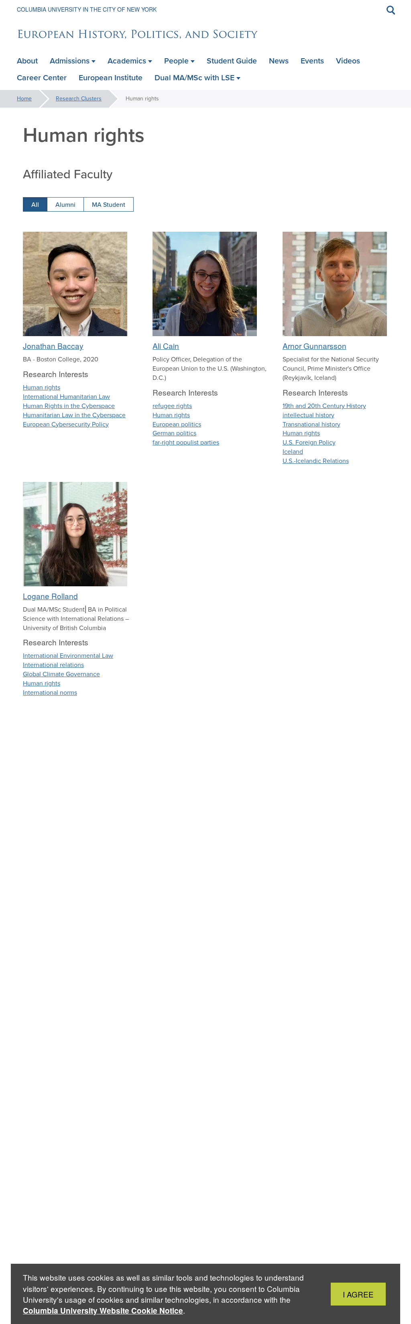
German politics (174, 433)
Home (24, 98)
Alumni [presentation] (65, 204)
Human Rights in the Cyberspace (69, 405)
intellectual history (308, 415)
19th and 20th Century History (324, 405)
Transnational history (311, 424)
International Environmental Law (68, 655)
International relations (53, 664)
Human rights (41, 387)
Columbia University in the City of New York (87, 9)
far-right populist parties (186, 442)
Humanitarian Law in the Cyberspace (74, 415)
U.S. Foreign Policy (309, 442)
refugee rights (172, 405)
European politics (177, 424)
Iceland (293, 451)
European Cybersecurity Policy (66, 424)
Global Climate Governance (61, 674)
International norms (50, 692)
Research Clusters (79, 98)
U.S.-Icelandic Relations (316, 460)
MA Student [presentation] (108, 204)
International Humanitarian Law (66, 396)
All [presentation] (35, 204)
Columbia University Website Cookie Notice (103, 1310)
